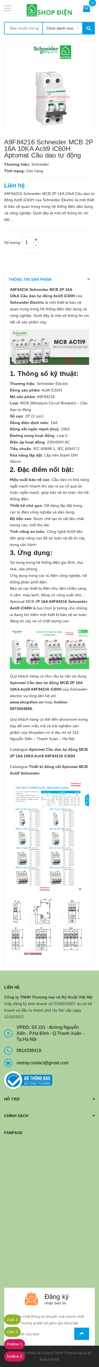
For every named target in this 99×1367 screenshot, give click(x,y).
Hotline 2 (14, 1356)
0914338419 (28, 1050)
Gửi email (81, 1334)
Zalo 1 (12, 1319)
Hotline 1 (14, 1344)
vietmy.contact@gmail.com (42, 1063)
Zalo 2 (12, 1332)
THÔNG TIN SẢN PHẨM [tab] (30, 279)
